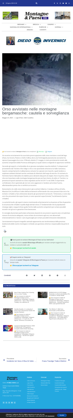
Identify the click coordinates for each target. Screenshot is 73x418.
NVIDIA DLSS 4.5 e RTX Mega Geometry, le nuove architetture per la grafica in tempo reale (59, 294)
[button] (36, 3)
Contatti (43, 30)
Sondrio (50, 24)
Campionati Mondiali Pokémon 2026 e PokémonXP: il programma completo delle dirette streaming (24, 327)
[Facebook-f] (54, 3)
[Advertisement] (36, 134)
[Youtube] (63, 3)
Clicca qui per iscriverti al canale (24, 248)
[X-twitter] (57, 3)
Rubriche (42, 27)
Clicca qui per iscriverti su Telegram (25, 265)
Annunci (30, 30)
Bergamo (20, 24)
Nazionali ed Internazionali (20, 27)
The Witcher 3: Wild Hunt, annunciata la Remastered (56, 309)
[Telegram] (66, 3)
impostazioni (51, 416)
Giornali (58, 27)
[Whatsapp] (69, 3)
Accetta (62, 415)
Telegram (49, 151)
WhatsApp (41, 151)
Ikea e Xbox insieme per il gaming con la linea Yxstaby (24, 293)
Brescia (36, 24)
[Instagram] (60, 3)
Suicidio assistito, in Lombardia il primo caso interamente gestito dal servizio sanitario (24, 310)
